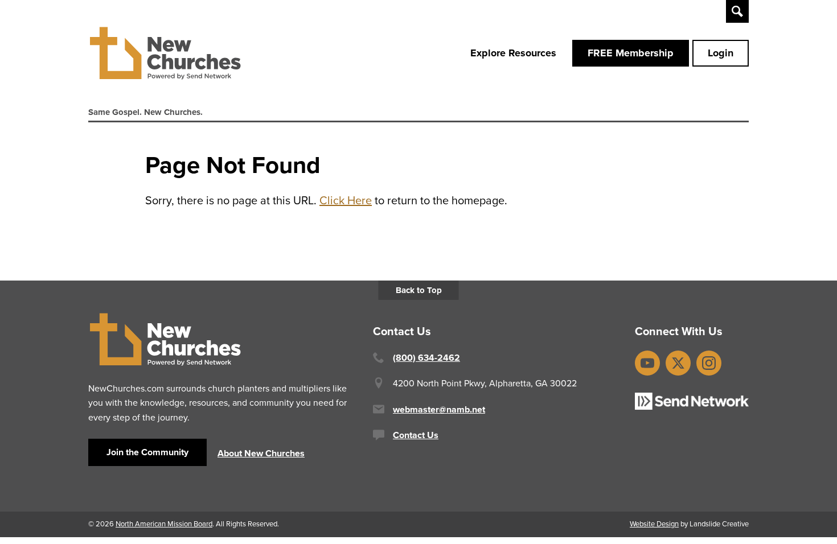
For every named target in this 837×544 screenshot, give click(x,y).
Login (720, 53)
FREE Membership (631, 53)
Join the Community (147, 452)
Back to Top (419, 290)
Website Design (654, 523)
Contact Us (415, 435)
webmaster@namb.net (439, 409)
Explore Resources (513, 53)
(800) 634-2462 (426, 357)
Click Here (345, 200)
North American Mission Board (164, 523)
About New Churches (261, 453)
